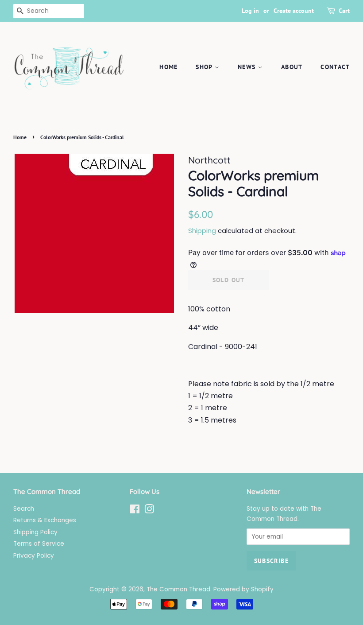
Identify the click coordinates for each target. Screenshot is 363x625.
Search (23, 509)
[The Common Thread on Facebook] (135, 511)
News (248, 67)
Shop (205, 67)
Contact (335, 67)
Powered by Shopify (243, 589)
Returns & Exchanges (44, 520)
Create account (294, 11)
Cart (344, 11)
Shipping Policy (35, 532)
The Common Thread (178, 589)
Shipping (202, 230)
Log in (250, 11)
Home (168, 67)
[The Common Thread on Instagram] (149, 511)
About (292, 67)
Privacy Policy (33, 555)
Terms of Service (38, 544)
